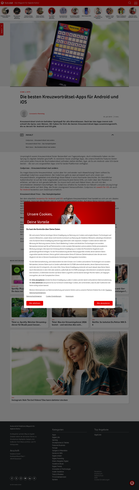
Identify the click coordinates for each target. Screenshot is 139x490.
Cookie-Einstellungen (53, 296)
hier (61, 241)
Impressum (70, 296)
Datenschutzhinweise (34, 296)
